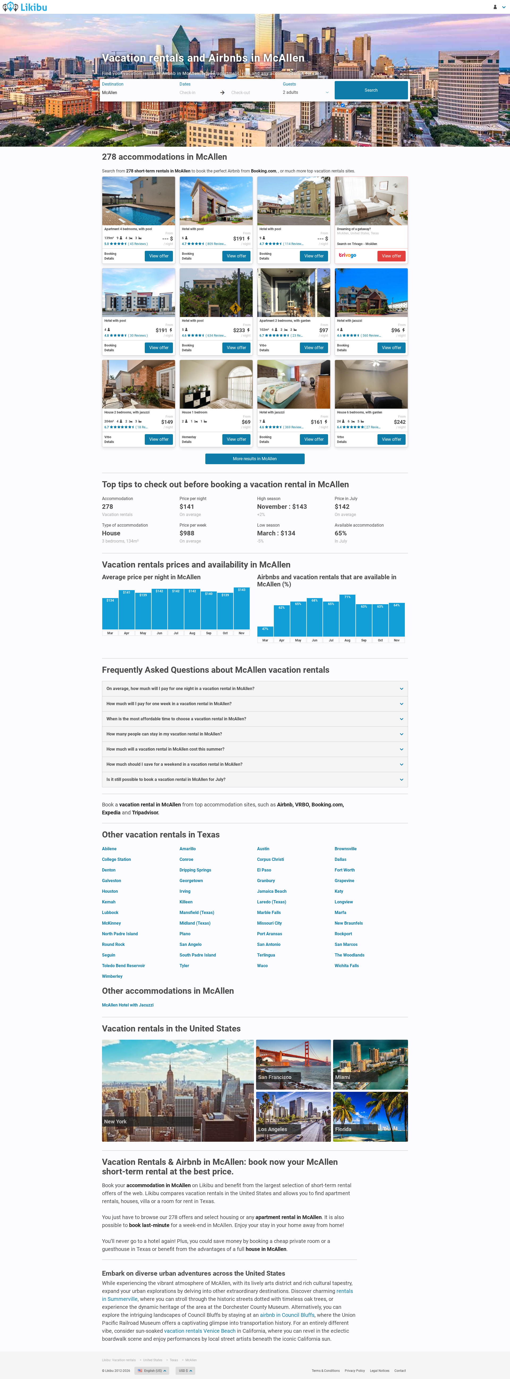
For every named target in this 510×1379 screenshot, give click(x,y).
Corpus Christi (270, 859)
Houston (110, 891)
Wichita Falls (347, 965)
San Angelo (191, 944)
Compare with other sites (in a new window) (376, 106)
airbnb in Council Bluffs (287, 1315)
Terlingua (266, 955)
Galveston (111, 880)
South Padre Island (198, 955)
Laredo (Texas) (271, 901)
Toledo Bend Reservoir (123, 965)
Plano (185, 933)
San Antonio (268, 944)
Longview (344, 901)
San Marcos (346, 944)
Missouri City (269, 923)
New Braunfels (349, 923)
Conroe (186, 859)
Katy (339, 891)
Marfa (340, 912)
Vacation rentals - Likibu (24, 6)
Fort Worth (345, 870)
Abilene (109, 848)
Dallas (340, 859)
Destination (113, 84)
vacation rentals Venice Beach (200, 1331)
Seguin (108, 955)
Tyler (184, 965)
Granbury (266, 880)
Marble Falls (269, 912)
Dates (185, 84)
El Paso (264, 870)
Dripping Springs (195, 870)
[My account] (500, 7)
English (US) (153, 1371)
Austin (263, 848)
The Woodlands (349, 955)
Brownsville (346, 848)
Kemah (109, 901)
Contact (400, 1371)
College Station (116, 859)
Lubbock (110, 912)
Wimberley (112, 976)
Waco (262, 965)
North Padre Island (120, 933)
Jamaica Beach (272, 891)
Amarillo (188, 848)
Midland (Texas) (195, 923)
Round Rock (113, 944)
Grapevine (344, 880)
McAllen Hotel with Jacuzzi (128, 1005)
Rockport (343, 933)
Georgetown (191, 880)
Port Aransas (269, 933)
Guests (289, 84)
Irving (185, 891)
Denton (109, 870)
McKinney (111, 923)
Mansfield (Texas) (197, 912)
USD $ (183, 1371)
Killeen (186, 901)
